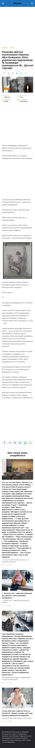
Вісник (17, 3)
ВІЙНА (6, 88)
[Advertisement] (17, 126)
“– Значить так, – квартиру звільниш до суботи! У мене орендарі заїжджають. (17, 595)
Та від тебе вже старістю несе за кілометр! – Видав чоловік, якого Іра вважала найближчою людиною (17, 713)
